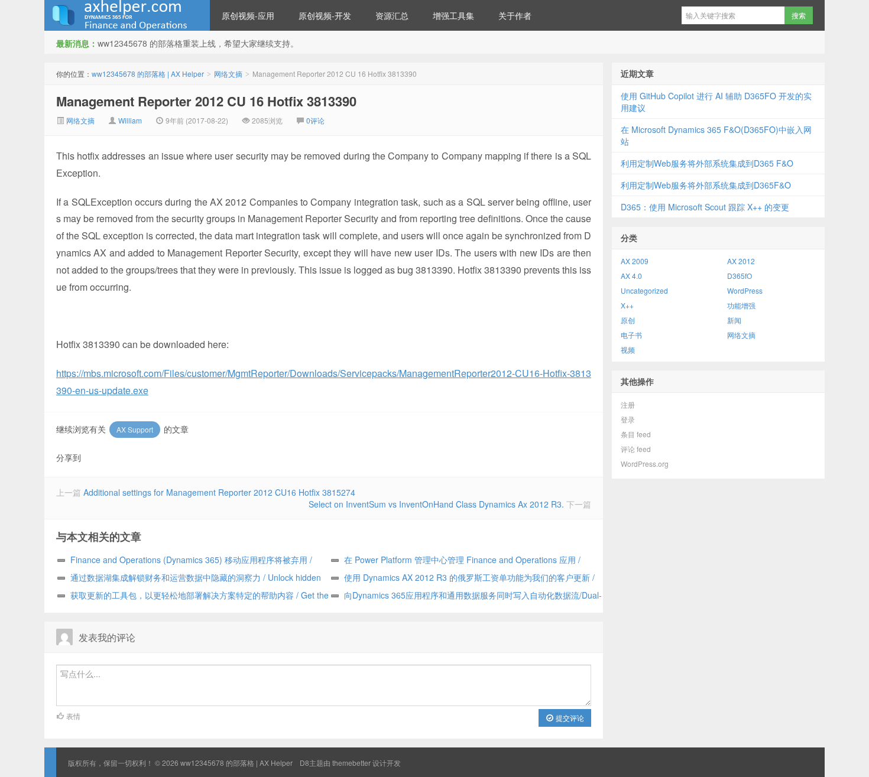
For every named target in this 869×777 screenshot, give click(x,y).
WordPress (745, 290)
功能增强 (741, 305)
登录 (628, 419)
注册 (628, 404)
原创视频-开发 (325, 15)
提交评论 (569, 718)
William (130, 120)
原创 (628, 320)
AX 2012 (741, 261)
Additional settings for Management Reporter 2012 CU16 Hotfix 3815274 (219, 492)
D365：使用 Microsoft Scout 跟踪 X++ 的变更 (705, 207)
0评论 (315, 120)
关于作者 (514, 15)
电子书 (631, 335)
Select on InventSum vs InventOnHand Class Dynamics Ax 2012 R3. (436, 504)
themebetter (351, 763)
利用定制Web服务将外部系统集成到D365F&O (706, 185)
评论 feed (636, 449)
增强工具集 (453, 15)
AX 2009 (634, 261)
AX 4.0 (631, 276)
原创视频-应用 (248, 15)
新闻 (734, 320)
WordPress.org (645, 464)
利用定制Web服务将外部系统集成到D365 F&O (707, 163)
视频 (628, 349)
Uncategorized (644, 290)
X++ (627, 305)
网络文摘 (228, 74)
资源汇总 (391, 15)
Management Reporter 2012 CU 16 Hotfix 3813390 (206, 101)
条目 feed (636, 434)
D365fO (739, 276)
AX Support (134, 429)
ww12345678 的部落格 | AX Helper (127, 15)
